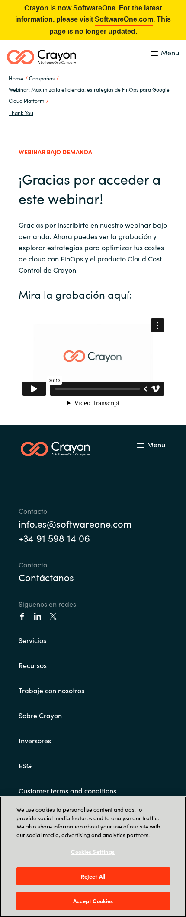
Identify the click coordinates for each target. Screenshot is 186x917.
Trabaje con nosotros (51, 690)
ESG (25, 765)
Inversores (35, 740)
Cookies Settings (93, 851)
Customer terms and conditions (67, 790)
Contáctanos (46, 577)
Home (16, 78)
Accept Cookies (93, 901)
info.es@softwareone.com (75, 523)
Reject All (93, 876)
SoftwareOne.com (124, 19)
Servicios (32, 640)
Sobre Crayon (40, 715)
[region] (93, 856)
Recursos (33, 665)
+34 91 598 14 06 (54, 537)
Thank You (21, 112)
